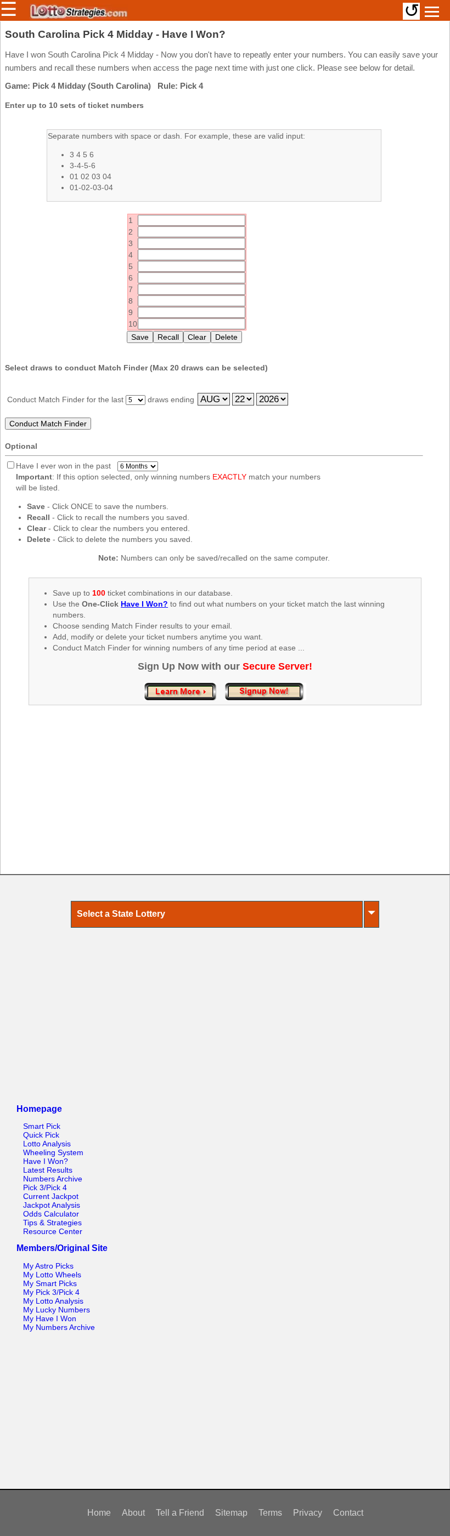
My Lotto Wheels (52, 1274)
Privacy (307, 1512)
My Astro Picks (48, 1265)
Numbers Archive (52, 1178)
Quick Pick (41, 1134)
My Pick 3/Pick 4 (51, 1292)
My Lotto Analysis (53, 1301)
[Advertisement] (225, 801)
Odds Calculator (51, 1213)
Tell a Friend (180, 1512)
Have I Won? (45, 1161)
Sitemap (231, 1512)
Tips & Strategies (52, 1222)
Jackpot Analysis (51, 1205)
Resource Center (52, 1231)
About (133, 1512)
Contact (348, 1512)
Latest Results (47, 1170)
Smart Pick (41, 1126)
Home (99, 1512)
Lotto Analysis (47, 1143)
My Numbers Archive (59, 1327)
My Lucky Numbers (56, 1309)
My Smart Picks (50, 1283)
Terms (270, 1512)
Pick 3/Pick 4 (45, 1187)
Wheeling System (53, 1152)
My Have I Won (49, 1318)
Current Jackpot (50, 1196)
